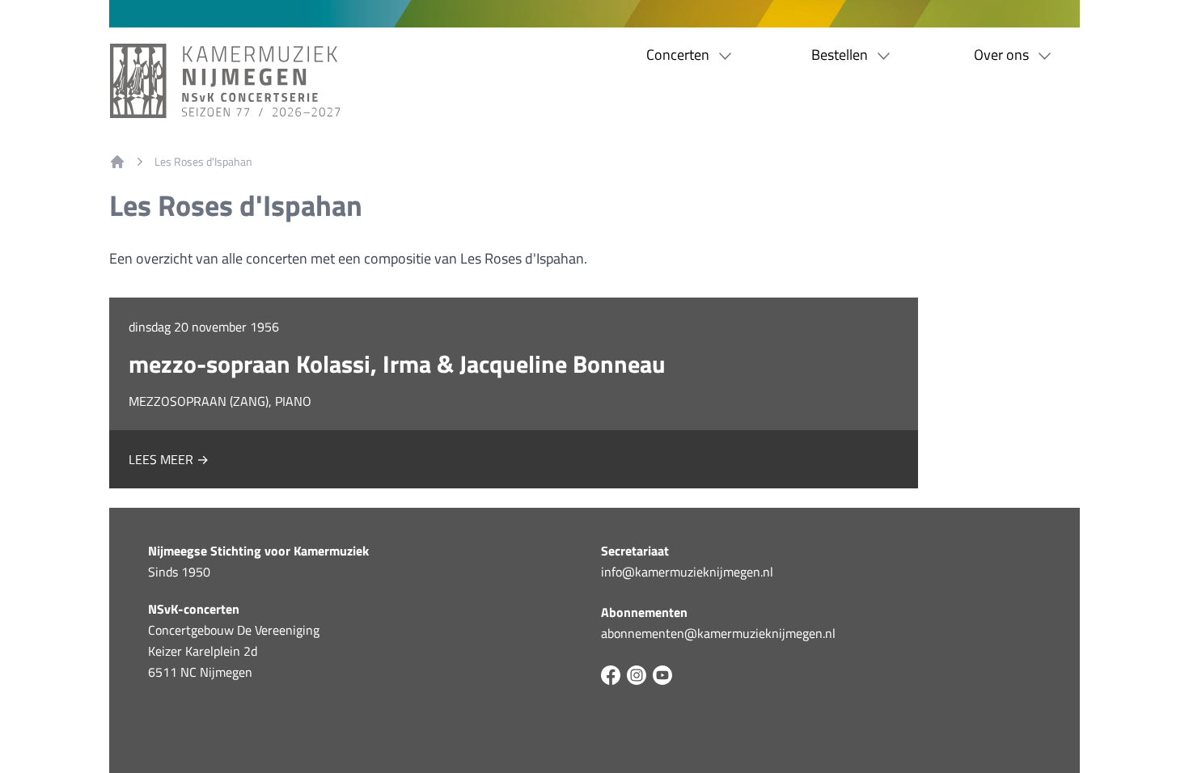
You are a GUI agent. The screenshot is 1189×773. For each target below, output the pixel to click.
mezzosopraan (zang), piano (220, 401)
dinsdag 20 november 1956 (204, 326)
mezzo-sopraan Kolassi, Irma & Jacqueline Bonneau (397, 363)
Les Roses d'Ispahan (203, 162)
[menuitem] (117, 162)
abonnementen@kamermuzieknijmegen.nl (718, 633)
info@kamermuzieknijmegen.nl (687, 571)
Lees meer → (169, 459)
